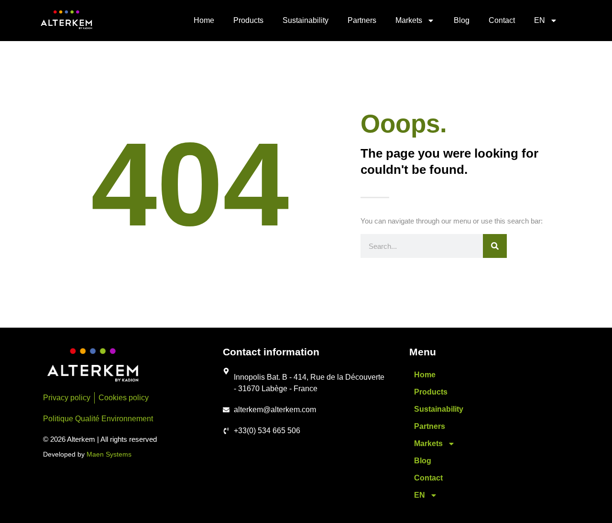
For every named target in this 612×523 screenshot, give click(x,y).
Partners (362, 20)
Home (204, 20)
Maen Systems (109, 454)
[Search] (495, 246)
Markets (408, 20)
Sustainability (305, 20)
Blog (462, 20)
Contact (502, 20)
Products (248, 20)
